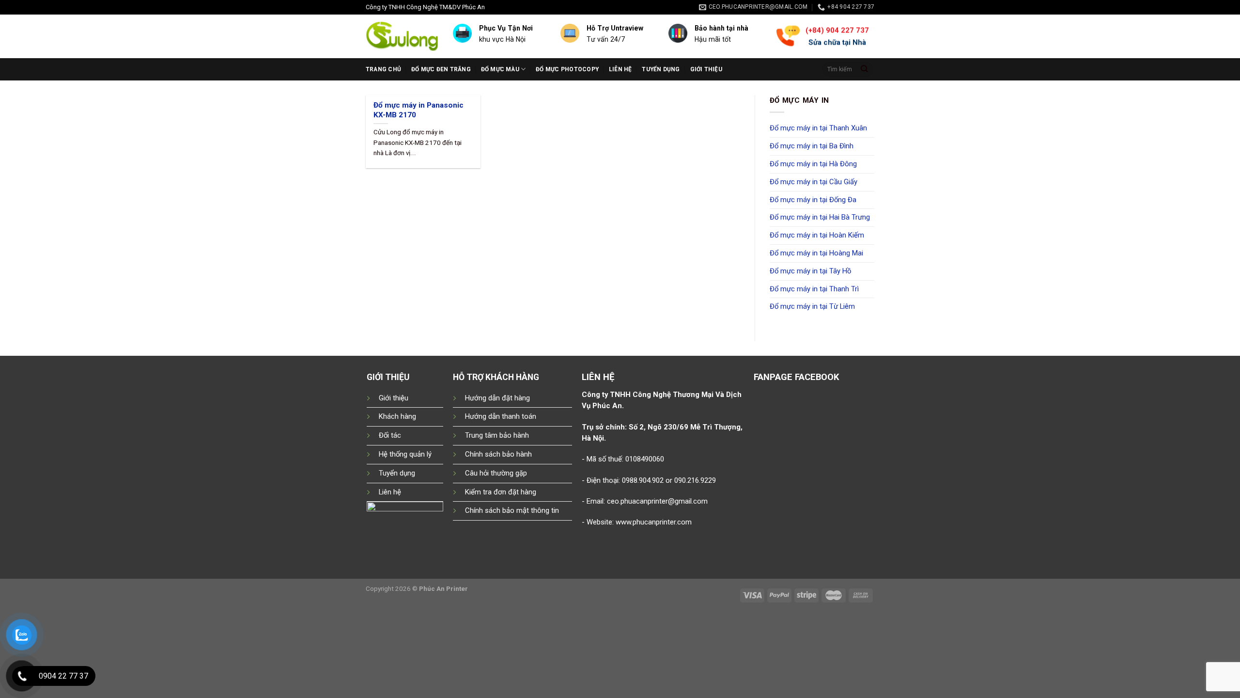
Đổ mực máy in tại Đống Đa (813, 199)
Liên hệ (620, 69)
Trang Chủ (383, 69)
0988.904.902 (643, 480)
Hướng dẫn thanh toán (500, 416)
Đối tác (390, 435)
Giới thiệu (706, 69)
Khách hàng (397, 416)
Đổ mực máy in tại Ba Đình (811, 146)
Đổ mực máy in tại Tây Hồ (810, 271)
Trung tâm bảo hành (497, 435)
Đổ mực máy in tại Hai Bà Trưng (820, 217)
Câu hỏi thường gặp (496, 473)
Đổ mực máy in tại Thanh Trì (814, 289)
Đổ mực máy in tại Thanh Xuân (818, 128)
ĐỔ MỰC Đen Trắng (441, 69)
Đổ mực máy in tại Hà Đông (813, 163)
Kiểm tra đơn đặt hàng (500, 492)
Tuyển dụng (661, 69)
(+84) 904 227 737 (836, 30)
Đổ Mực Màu (500, 69)
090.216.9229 (695, 480)
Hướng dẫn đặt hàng (497, 398)
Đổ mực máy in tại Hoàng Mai (816, 253)
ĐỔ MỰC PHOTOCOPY (567, 69)
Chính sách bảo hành (498, 454)
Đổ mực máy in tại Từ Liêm (812, 306)
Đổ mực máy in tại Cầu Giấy (813, 181)
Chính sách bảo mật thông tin (512, 510)
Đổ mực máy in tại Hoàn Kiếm (817, 235)
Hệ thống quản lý (405, 454)
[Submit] (864, 69)
